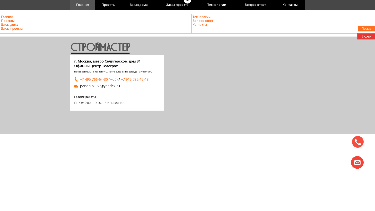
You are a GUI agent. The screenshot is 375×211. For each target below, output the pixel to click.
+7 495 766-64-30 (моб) (99, 79)
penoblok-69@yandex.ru (100, 86)
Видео (366, 36)
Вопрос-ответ (255, 5)
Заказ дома (139, 5)
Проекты (108, 5)
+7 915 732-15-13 (135, 79)
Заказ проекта (177, 5)
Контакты (290, 5)
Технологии (216, 5)
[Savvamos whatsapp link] (357, 162)
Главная (82, 5)
